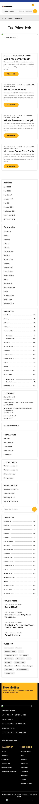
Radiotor (8, 666)
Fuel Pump (8, 659)
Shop (22, 755)
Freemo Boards (26, 783)
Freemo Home (25, 751)
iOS (29, 659)
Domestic (7, 239)
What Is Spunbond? (15, 89)
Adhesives (24, 763)
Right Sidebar (8, 451)
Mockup (7, 662)
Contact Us (5, 759)
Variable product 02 (11, 470)
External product (9, 474)
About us (5, 755)
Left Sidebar (8, 447)
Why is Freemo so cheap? (18, 120)
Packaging (24, 771)
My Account (6, 763)
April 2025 (7, 187)
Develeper (24, 655)
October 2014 (9, 207)
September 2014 (10, 211)
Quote (6, 291)
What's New (8, 299)
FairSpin (6, 247)
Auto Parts (30, 85)
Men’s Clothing (9, 275)
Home (4, 18)
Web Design (28, 666)
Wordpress (9, 673)
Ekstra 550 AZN (9, 397)
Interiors (15, 117)
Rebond (23, 779)
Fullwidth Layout (9, 493)
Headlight (7, 117)
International (8, 267)
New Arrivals (8, 283)
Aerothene (24, 767)
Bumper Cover (10, 651)
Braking (6, 86)
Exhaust (16, 56)
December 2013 (9, 215)
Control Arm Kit (10, 655)
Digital (19, 604)
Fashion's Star (8, 251)
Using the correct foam (17, 58)
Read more (11, 74)
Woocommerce (22, 669)
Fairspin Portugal (10, 416)
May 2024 (7, 191)
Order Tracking (7, 767)
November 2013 (9, 219)
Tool (17, 666)
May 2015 (7, 203)
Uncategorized (9, 295)
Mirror (12, 86)
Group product (9, 478)
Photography (19, 662)
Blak (7, 56)
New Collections (9, 287)
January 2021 (8, 199)
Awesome (8, 648)
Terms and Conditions (9, 771)
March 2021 (8, 195)
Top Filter (7, 438)
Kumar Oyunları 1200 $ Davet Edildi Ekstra (18, 403)
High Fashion (8, 259)
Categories (8, 455)
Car (21, 651)
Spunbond (24, 775)
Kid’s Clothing (8, 271)
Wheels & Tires (25, 56)
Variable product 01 (10, 466)
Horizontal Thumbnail (11, 489)
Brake (18, 648)
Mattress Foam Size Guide (19, 151)
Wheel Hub (9, 669)
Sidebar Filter (8, 443)
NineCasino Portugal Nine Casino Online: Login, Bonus (20, 626)
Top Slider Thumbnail (11, 501)
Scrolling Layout (9, 497)
